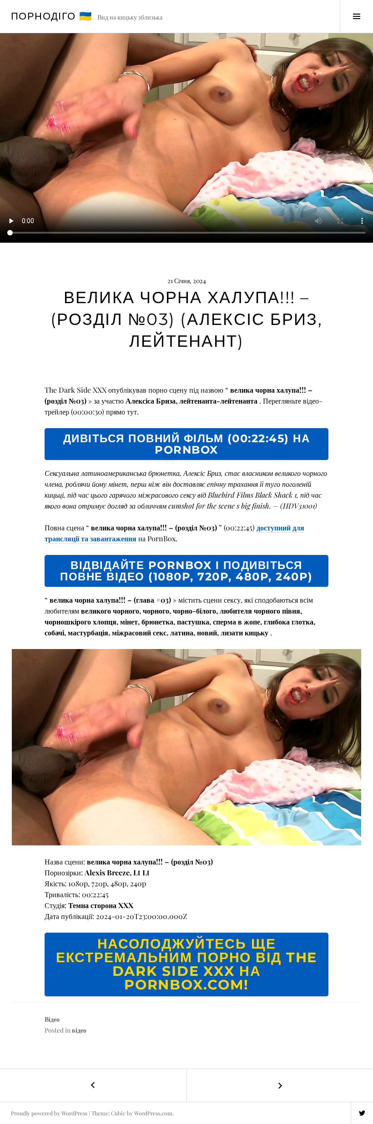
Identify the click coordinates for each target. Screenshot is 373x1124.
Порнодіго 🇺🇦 (51, 16)
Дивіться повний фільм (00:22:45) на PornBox (186, 444)
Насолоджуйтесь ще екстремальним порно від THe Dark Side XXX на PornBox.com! (187, 964)
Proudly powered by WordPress (49, 1113)
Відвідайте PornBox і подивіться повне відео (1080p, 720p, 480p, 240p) (186, 571)
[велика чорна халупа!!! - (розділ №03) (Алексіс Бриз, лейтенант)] (186, 747)
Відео (52, 1019)
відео (79, 1030)
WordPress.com (153, 1113)
